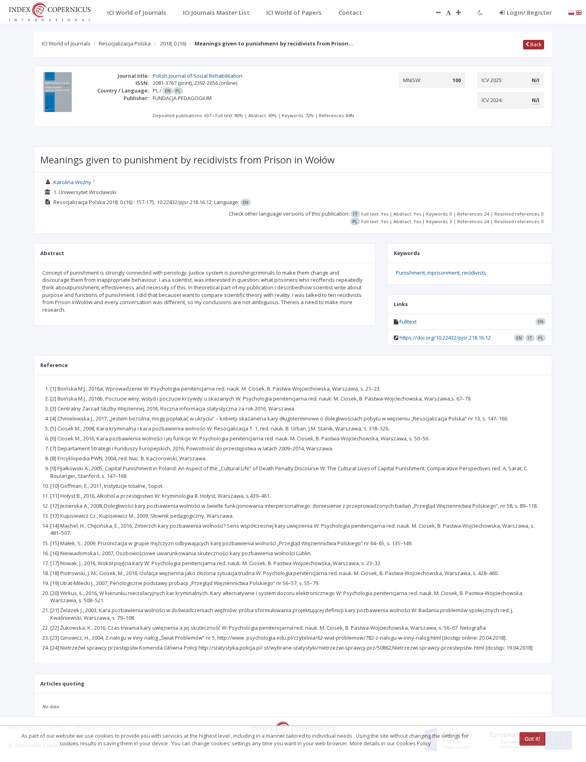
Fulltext (408, 321)
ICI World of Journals (66, 43)
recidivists (474, 272)
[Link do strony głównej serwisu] (49, 11)
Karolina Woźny (72, 182)
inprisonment (443, 272)
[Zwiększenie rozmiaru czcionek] (462, 12)
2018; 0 (173, 43)
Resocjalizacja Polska (125, 43)
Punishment (410, 272)
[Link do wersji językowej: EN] (579, 12)
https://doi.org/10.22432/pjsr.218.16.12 (445, 337)
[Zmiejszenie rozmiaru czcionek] (434, 12)
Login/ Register (529, 12)
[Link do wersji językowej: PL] (571, 12)
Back (535, 44)
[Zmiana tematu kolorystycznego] (480, 12)
